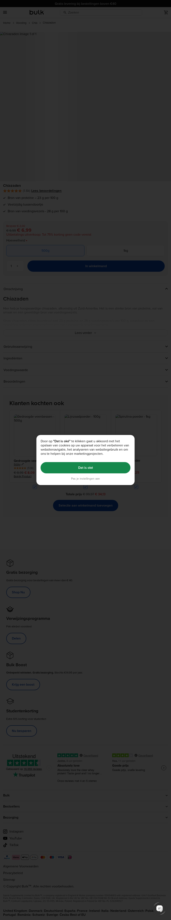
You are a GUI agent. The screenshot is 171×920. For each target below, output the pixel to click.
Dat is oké (85, 467)
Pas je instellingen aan (85, 478)
